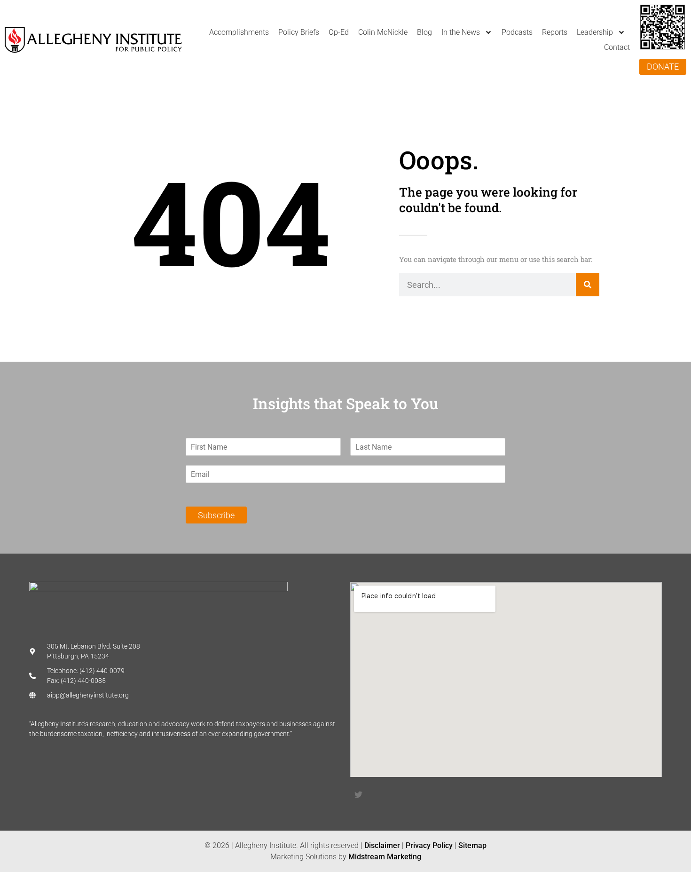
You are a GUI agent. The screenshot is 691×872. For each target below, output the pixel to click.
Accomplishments (239, 32)
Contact (617, 47)
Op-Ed (339, 32)
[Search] (587, 284)
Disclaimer (382, 845)
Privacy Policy (429, 845)
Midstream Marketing (384, 856)
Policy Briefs (298, 32)
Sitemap (472, 845)
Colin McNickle (383, 32)
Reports (554, 32)
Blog (424, 32)
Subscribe (216, 515)
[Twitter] (358, 794)
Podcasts (517, 32)
